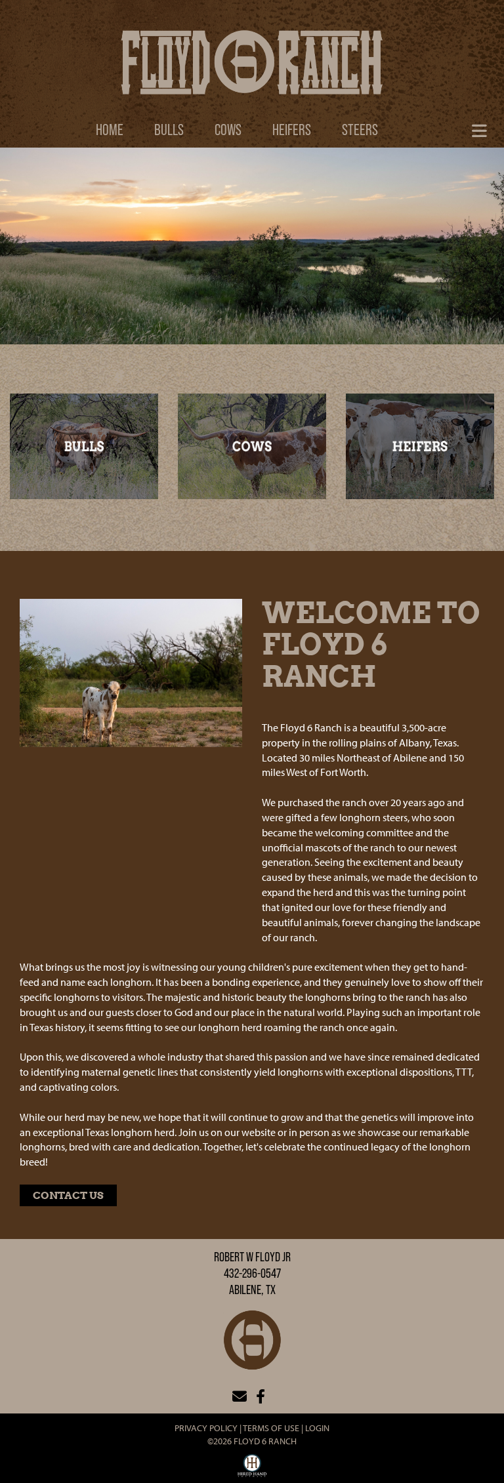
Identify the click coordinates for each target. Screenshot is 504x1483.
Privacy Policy (206, 1428)
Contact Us (68, 1195)
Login (317, 1428)
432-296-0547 (252, 1273)
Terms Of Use (271, 1428)
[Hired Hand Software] (252, 1468)
